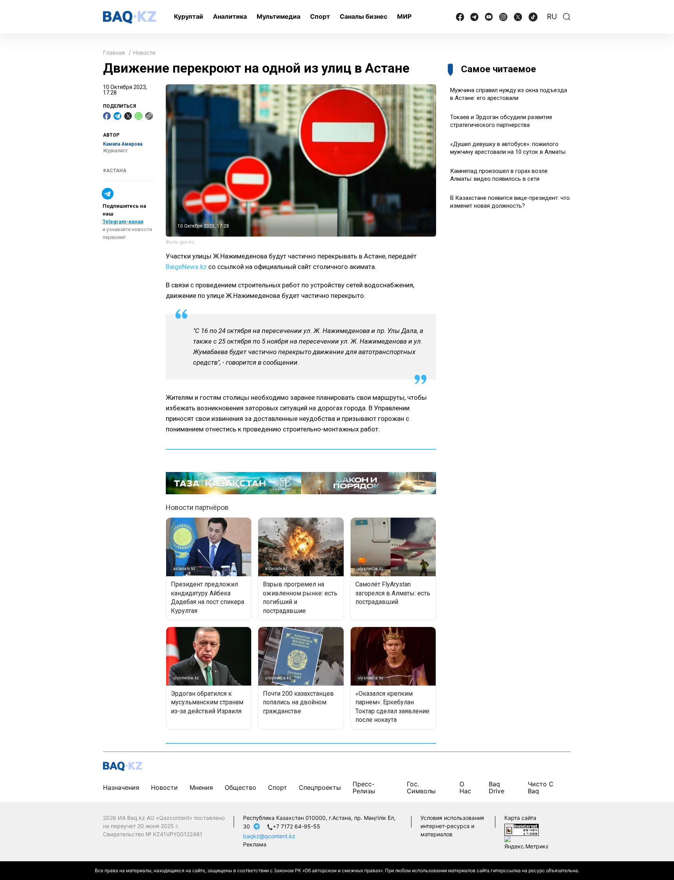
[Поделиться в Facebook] (107, 116)
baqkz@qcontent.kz (269, 836)
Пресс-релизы (364, 787)
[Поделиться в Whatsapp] (138, 116)
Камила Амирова (122, 144)
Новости (144, 52)
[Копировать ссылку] (149, 116)
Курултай (188, 16)
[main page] (129, 17)
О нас (465, 787)
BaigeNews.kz (186, 267)
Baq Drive (496, 787)
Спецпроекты (320, 787)
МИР (404, 16)
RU (552, 16)
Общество (240, 787)
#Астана (114, 170)
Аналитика (230, 16)
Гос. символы (421, 787)
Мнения (201, 787)
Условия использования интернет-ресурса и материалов (452, 825)
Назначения (121, 787)
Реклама (254, 844)
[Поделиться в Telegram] (117, 116)
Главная (114, 52)
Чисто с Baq (540, 787)
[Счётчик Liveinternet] (521, 829)
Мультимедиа (278, 16)
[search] (566, 16)
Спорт (320, 16)
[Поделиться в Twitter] (128, 116)
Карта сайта (520, 817)
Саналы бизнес (363, 16)
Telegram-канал (123, 221)
